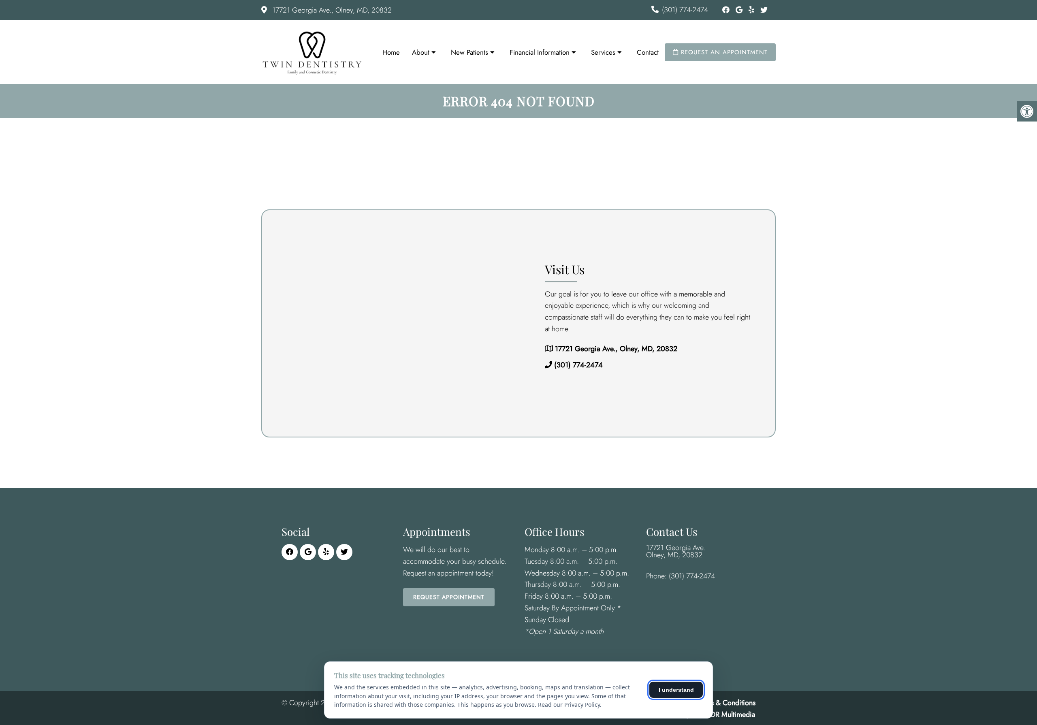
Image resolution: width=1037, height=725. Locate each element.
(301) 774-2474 (685, 9)
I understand (676, 690)
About (420, 52)
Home (391, 52)
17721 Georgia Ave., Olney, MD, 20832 (331, 10)
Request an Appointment (723, 52)
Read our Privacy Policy (569, 704)
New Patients (469, 52)
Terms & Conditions (726, 702)
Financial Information (540, 52)
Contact (648, 52)
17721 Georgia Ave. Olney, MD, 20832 (675, 551)
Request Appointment (448, 597)
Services (603, 52)
